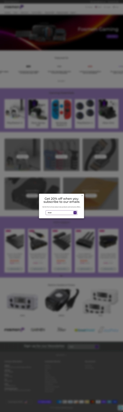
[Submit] (75, 212)
